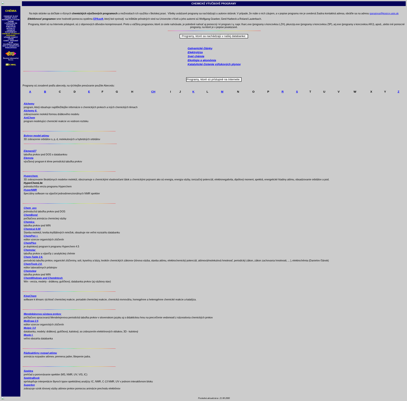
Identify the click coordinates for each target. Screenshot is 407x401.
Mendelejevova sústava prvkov (43, 314)
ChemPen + (31, 236)
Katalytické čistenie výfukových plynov (214, 64)
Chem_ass (30, 208)
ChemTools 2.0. (33, 264)
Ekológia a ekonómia (202, 60)
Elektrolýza (195, 52)
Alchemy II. (31, 110)
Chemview (30, 271)
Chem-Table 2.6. (33, 257)
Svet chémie (196, 56)
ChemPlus (30, 243)
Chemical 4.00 (32, 229)
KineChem (30, 296)
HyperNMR (30, 190)
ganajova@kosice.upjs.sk (384, 13)
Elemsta (28, 158)
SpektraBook (32, 378)
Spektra (28, 371)
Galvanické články (200, 48)
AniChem (29, 117)
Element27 (30, 151)
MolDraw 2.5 (31, 321)
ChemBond (31, 215)
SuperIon (29, 385)
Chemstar (30, 250)
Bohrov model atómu (36, 135)
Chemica (29, 222)
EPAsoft (98, 19)
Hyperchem (31, 176)
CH (153, 91)
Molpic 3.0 (30, 328)
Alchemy (29, 103)
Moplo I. (28, 335)
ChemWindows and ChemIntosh (43, 278)
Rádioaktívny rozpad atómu (40, 353)
